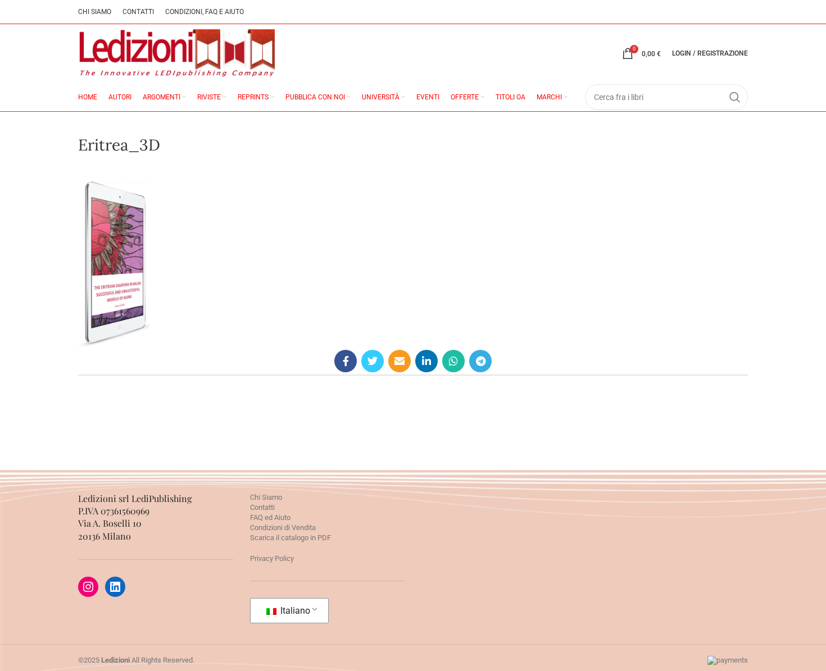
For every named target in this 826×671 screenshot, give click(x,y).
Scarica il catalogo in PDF (290, 537)
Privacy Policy (272, 558)
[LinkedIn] (115, 587)
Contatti (262, 507)
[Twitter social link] (372, 361)
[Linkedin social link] (426, 361)
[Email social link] (399, 361)
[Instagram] (88, 587)
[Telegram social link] (480, 361)
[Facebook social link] (345, 361)
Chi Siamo (266, 497)
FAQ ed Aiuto (270, 517)
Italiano (294, 610)
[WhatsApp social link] (453, 361)
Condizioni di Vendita (283, 527)
